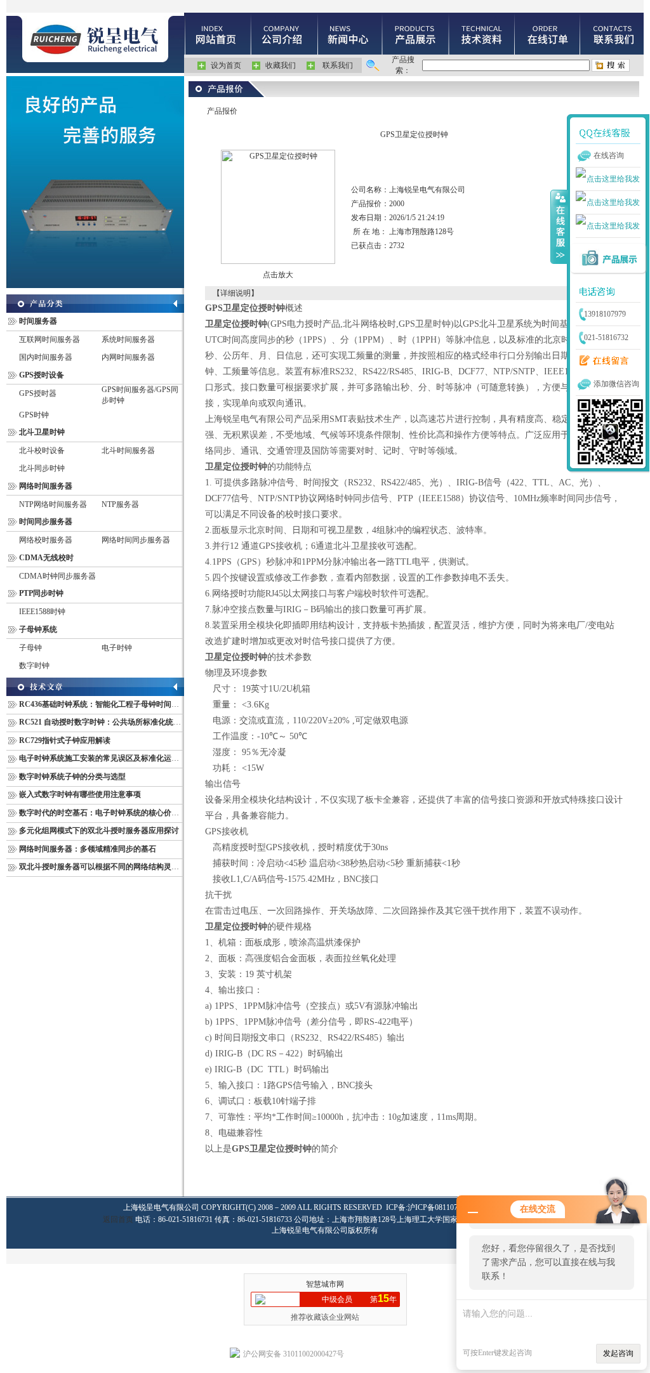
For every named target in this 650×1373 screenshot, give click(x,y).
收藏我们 (280, 65)
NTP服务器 (120, 504)
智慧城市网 (325, 1284)
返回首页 (118, 1219)
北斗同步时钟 (42, 468)
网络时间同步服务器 (136, 539)
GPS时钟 (34, 415)
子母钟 (30, 647)
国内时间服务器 (45, 357)
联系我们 (337, 65)
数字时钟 (34, 665)
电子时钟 (117, 647)
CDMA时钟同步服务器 (57, 576)
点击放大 (278, 274)
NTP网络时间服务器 (53, 504)
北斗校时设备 (42, 450)
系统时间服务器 (128, 339)
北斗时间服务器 (128, 450)
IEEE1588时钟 (42, 611)
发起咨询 (618, 1353)
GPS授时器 (37, 393)
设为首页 (226, 65)
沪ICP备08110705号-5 (443, 1207)
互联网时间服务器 (49, 339)
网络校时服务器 (45, 539)
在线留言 (601, 361)
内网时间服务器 (128, 357)
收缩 (559, 226)
